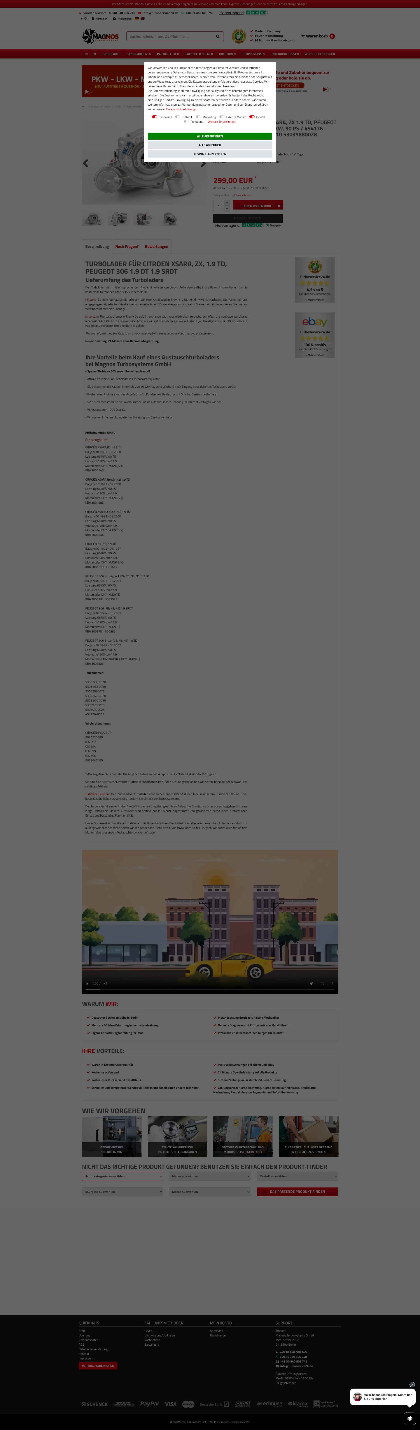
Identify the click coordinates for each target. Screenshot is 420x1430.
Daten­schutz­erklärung (180, 109)
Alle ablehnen (210, 145)
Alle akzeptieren (210, 136)
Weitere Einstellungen (222, 121)
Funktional (197, 121)
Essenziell (165, 117)
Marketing (209, 117)
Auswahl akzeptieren (210, 154)
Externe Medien (236, 117)
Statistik (187, 117)
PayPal (260, 117)
